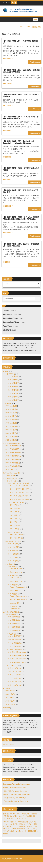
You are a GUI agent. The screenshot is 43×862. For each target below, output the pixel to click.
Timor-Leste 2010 (16, 581)
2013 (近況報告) (11, 406)
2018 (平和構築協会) (13, 463)
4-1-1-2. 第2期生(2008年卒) (19, 485)
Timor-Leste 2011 (16, 590)
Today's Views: (9, 310)
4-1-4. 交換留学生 (14, 532)
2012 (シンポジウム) (15, 681)
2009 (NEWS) (10, 694)
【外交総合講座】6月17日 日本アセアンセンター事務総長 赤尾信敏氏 (21, 117)
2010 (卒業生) (15, 508)
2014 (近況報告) (11, 409)
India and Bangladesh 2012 (19, 599)
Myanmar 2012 (15, 603)
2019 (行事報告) (13, 383)
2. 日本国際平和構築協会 (12, 443)
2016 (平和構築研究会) (13, 456)
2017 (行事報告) (13, 376)
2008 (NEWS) (10, 691)
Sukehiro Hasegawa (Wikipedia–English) (17, 794)
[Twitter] (12, 2)
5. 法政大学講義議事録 (11, 612)
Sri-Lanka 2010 (15, 578)
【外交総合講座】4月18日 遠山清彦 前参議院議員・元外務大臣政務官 (21, 245)
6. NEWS (6, 688)
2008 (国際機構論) (14, 617)
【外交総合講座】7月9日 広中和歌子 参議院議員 (20, 41)
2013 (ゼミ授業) (13, 561)
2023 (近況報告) (11, 440)
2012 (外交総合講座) (15, 646)
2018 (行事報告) (13, 379)
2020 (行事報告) (13, 386)
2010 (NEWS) (10, 697)
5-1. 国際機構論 (11, 614)
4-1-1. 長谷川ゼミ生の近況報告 (18, 483)
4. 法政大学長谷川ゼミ (11, 478)
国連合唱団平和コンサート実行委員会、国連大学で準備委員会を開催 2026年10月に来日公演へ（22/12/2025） (20, 816)
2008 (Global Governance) (17, 652)
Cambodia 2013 (15, 608)
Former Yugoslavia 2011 (18, 587)
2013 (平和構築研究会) (13, 445)
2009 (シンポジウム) (15, 671)
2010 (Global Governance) (17, 655)
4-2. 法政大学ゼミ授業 (13, 541)
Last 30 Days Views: (11, 318)
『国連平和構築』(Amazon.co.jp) (14, 798)
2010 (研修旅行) (13, 575)
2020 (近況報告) (11, 430)
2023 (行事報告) (13, 397)
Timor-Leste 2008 (16, 572)
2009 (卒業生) (15, 505)
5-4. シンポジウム (12, 665)
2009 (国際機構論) (14, 620)
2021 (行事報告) (13, 390)
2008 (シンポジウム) (15, 668)
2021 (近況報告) (11, 433)
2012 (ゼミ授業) (13, 557)
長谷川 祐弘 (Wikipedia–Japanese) (15, 791)
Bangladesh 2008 (16, 569)
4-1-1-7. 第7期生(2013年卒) (19, 499)
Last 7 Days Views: (10, 314)
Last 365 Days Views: (11, 322)
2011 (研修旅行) (13, 585)
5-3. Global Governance (14, 650)
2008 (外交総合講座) (34, 27)
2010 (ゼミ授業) (13, 550)
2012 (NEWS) (10, 704)
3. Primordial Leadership (11, 473)
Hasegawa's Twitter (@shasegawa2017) (17, 784)
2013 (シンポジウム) (15, 685)
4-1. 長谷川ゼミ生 (12, 481)
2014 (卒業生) (15, 522)
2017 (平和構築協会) (13, 459)
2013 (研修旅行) (13, 606)
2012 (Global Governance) (17, 662)
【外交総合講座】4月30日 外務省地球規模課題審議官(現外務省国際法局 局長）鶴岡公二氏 (21, 218)
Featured (6, 708)
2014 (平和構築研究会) (13, 449)
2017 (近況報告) (11, 419)
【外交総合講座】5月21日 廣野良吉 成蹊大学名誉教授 (21, 169)
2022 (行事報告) (13, 393)
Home (21, 27)
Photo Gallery (10, 475)
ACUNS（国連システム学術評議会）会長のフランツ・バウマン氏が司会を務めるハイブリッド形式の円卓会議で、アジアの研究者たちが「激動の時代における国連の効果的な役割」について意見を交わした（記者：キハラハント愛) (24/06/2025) (20, 826)
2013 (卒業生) (15, 518)
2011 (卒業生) (15, 512)
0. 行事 (5, 371)
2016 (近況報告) (11, 416)
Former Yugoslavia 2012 (18, 596)
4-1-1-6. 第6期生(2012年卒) (19, 496)
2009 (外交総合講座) (15, 639)
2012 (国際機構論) (14, 630)
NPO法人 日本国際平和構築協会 (14, 787)
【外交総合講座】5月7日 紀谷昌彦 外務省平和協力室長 (20, 191)
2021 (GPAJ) (10, 469)
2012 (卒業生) (15, 515)
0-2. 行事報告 (10, 374)
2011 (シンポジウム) (15, 678)
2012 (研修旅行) (13, 594)
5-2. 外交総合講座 (12, 634)
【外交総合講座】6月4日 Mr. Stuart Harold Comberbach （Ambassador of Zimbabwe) (18, 142)
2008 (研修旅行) (13, 566)
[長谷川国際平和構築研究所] (21, 11)
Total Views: (8, 326)
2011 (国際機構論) (14, 627)
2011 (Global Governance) (17, 659)
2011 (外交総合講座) (15, 643)
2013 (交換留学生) (16, 538)
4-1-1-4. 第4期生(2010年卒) (19, 489)
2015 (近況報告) (11, 412)
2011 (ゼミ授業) (13, 554)
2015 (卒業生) (15, 525)
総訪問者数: (7, 330)
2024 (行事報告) (13, 400)
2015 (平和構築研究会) (13, 452)
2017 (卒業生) (15, 529)
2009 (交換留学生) (16, 534)
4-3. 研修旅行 (10, 564)
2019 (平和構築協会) (13, 466)
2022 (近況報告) (11, 436)
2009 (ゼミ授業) (13, 547)
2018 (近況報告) (11, 423)
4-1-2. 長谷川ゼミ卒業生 (16, 502)
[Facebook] (15, 2)
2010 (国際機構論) (14, 623)
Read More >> (35, 62)
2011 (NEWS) (10, 701)
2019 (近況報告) (11, 426)
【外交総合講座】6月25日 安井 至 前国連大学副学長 (21, 95)
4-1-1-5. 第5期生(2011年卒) (19, 492)
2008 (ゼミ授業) (13, 543)
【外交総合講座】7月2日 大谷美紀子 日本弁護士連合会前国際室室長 (21, 71)
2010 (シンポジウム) (15, 675)
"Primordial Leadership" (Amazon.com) (16, 801)
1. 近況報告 (7, 403)
